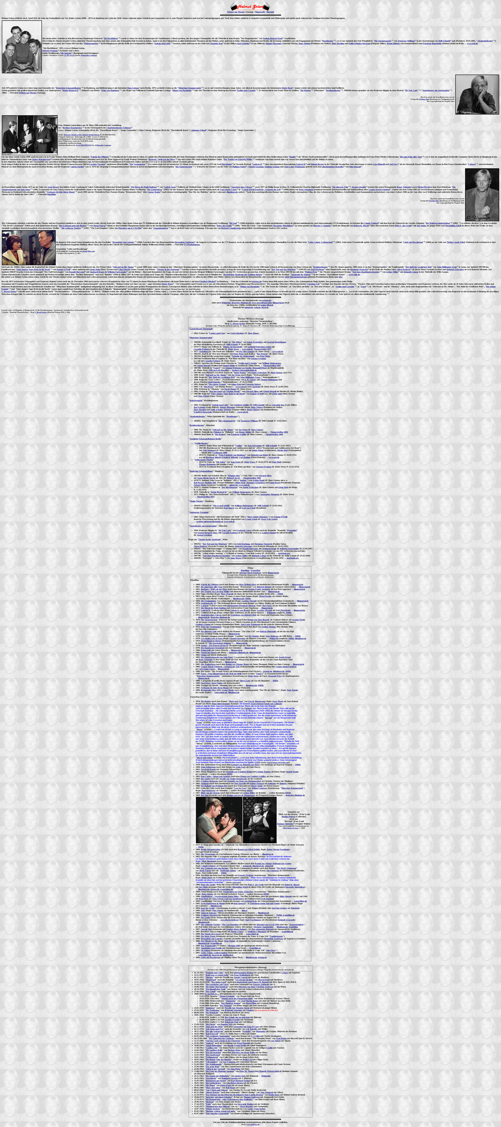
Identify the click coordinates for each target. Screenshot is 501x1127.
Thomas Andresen (251, 1097)
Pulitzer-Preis (311, 272)
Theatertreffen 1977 (262, 349)
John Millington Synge (447, 267)
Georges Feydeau (258, 358)
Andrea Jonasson (256, 783)
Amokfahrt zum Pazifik (211, 948)
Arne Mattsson (272, 636)
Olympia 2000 (234, 946)
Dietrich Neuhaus (50, 51)
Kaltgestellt (206, 650)
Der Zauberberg (154, 189)
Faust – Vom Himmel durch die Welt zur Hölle (221, 674)
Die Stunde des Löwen (211, 934)
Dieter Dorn (287, 88)
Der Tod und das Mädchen (284, 269)
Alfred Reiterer (403, 269)
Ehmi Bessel (274, 483)
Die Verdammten (137, 164)
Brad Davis (203, 899)
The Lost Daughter (230, 924)
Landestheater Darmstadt (201, 329)
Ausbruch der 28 (208, 603)
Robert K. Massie (361, 226)
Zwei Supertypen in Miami (213, 903)
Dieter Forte (225, 1085)
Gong (199, 722)
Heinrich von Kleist (259, 455)
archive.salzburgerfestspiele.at (209, 521)
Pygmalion (292, 530)
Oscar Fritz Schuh (269, 519)
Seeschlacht (211, 1078)
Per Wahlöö (254, 636)
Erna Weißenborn (242, 975)
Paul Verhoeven (208, 790)
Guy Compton (229, 1062)
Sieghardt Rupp (97, 272)
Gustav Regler (154, 192)
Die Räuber (306, 90)
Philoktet (218, 432)
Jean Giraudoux (254, 446)
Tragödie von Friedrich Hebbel (239, 772)
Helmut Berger (317, 164)
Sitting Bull (240, 483)
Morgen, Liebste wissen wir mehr (220, 1111)
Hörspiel (270, 12)
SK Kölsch (205, 950)
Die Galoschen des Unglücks (221, 1038)
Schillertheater (201, 443)
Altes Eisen (271, 950)
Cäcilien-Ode (211, 1048)
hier (340, 277)
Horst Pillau (251, 1003)
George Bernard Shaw (207, 533)
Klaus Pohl (236, 384)
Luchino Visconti (96, 164)
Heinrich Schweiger (455, 269)
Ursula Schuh (251, 519)
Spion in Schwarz (208, 913)
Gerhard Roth (250, 901)
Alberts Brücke (212, 1092)
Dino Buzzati (355, 167)
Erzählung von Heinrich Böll (243, 615)
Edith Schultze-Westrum (359, 43)
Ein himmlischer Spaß (215, 989)
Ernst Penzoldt (243, 1043)
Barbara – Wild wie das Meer (162, 159)
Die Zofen (220, 462)
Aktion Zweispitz (227, 996)
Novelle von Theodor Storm (237, 1008)
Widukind (295, 908)
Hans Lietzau (133, 88)
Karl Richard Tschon (240, 1081)
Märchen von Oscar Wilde (243, 1052)
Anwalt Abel (206, 929)
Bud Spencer (239, 903)
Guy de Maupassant (256, 701)
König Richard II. (70, 90)
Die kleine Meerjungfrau (217, 987)
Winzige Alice (234, 476)
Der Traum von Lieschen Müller (238, 159)
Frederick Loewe (244, 530)
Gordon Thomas (268, 627)
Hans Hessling (338, 43)
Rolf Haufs (230, 1088)
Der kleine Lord (219, 982)
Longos (285, 973)
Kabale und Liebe (162, 43)
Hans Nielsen (304, 43)
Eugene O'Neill (63, 269)
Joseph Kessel (284, 657)
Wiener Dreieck (213, 1109)
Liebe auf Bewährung (413, 242)
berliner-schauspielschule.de (244, 370)
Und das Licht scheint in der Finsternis (223, 1041)
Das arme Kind (212, 1066)
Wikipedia (226, 303)
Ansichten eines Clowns (241, 187)
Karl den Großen (279, 908)
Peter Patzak (292, 690)
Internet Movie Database (250, 573)
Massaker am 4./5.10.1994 (129, 228)
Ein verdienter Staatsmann (218, 1036)
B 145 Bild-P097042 (83, 145)
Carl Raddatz (244, 457)
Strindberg (204, 351)
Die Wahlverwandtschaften (438, 223)
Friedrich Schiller (241, 405)
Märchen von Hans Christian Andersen (255, 987)
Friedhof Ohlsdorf (207, 281)
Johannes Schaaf (198, 130)
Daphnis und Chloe (214, 973)
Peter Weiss (238, 354)
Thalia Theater (196, 501)
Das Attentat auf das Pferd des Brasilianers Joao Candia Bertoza (234, 1095)
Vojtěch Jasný (170, 187)
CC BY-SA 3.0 (69, 55)
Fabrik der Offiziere (100, 157)
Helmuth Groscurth (286, 920)
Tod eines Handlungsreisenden (365, 272)
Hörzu (199, 729)
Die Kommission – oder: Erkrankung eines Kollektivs (229, 1099)
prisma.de (266, 300)
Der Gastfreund (213, 1055)
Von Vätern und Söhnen (217, 1090)
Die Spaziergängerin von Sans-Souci (217, 657)
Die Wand (210, 1085)
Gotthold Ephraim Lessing (259, 347)
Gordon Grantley (232, 1020)
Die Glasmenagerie (382, 41)
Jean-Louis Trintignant (294, 167)
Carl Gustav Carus (228, 189)
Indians (243, 480)
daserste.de (217, 955)
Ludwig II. (257, 164)
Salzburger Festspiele (199, 512)
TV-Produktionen (192, 244)
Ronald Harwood (77, 272)
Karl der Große (208, 908)
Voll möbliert (211, 1062)
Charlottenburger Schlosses (119, 128)
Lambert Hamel (269, 533)
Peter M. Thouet (246, 1071)
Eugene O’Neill (257, 394)
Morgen (209, 977)
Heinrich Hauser (264, 587)
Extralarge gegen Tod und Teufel (264, 903)
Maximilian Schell (453, 226)
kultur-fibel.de (267, 305)
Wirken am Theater (236, 12)
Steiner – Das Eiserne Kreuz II (214, 645)
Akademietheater (485, 41)
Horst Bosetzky (247, 1106)
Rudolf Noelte (292, 772)
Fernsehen (255, 570)
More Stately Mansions (257, 517)
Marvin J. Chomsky (322, 226)
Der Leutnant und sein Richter (73, 226)
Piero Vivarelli (227, 594)
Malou (204, 655)
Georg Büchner (237, 333)
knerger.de (256, 281)
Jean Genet (235, 462)
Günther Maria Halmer (236, 929)
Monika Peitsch (288, 816)
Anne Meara (235, 558)
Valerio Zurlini (77, 167)
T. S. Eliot (255, 1036)
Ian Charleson (273, 870)
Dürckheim (227, 164)
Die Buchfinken (111, 38)
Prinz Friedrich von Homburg (232, 455)
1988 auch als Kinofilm (218, 370)
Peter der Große (208, 885)
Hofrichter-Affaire (228, 870)
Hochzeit (210, 1102)
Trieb (208, 1104)
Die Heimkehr (212, 1012)
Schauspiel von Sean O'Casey (246, 1027)
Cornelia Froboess (202, 349)
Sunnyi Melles (229, 365)
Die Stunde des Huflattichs (217, 1076)
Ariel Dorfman (317, 269)
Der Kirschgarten (229, 487)
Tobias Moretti (203, 365)
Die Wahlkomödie (214, 1064)
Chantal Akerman (237, 638)
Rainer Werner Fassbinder (278, 849)
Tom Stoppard (209, 450)
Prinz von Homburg (110, 90)
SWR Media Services (290, 828)
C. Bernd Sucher (8, 291)
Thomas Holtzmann (269, 380)
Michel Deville (265, 596)
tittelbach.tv (228, 955)
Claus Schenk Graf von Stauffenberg (227, 899)
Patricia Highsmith (268, 631)
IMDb (280, 594)
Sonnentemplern (160, 228)
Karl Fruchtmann (253, 920)
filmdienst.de (232, 192)
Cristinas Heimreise (209, 781)
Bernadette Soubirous (184, 242)
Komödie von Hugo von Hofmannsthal (243, 781)
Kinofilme (51, 194)
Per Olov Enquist (247, 351)
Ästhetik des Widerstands (243, 356)
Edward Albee (252, 391)
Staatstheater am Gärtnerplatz (435, 90)
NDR (257, 762)
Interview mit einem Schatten (219, 1097)
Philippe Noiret (239, 167)
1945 (203, 910)
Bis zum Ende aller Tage (411, 157)
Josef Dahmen (257, 704)
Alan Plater (235, 1069)
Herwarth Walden (246, 1104)
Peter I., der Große (403, 226)
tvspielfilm (293, 927)
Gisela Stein (95, 269)
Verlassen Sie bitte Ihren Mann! (61, 192)
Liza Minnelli (379, 164)
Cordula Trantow (263, 772)
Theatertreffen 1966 (252, 478)
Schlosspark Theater (204, 460)
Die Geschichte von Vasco (217, 984)
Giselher (250, 1010)
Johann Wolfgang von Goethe (238, 368)
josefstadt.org (284, 553)
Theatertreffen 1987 (272, 365)
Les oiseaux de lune (244, 980)
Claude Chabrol (371, 223)
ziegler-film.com (88, 251)
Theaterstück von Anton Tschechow (238, 892)
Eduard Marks (200, 485)
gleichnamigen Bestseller (333, 167)
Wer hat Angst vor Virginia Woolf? (224, 391)
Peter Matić (277, 462)
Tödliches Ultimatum (256, 931)
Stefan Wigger (258, 450)
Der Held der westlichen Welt (418, 267)
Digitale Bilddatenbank (90, 135)
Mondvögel (211, 980)
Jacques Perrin (298, 620)
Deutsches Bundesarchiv (73, 135)
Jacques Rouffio (359, 187)
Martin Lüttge (237, 931)
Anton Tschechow (255, 342)
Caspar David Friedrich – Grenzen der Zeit (261, 189)
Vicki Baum (281, 1038)
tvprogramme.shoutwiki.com (277, 762)
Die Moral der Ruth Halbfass (144, 187)
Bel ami (268, 718)
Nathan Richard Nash (272, 38)
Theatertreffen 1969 (279, 432)
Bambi (292, 157)
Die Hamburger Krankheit (213, 648)
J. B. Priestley (251, 1029)
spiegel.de (249, 307)
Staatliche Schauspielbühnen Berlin (205, 439)
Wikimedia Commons (89, 55)
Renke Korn (274, 1095)
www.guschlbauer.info (262, 303)
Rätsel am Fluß (231, 1022)
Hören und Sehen (204, 758)
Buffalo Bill (210, 483)
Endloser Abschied (209, 915)
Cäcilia (270, 1048)
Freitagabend (212, 1057)
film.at (244, 910)
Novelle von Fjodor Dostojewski (232, 779)
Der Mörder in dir (209, 941)
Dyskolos (246, 1031)
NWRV (250, 722)
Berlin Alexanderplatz (210, 849)
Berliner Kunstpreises (72, 128)
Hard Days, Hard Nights (212, 683)
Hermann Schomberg (255, 483)
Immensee (210, 1008)
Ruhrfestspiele (196, 400)
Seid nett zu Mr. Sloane (123, 267)
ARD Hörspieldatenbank (296, 277)
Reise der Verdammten (211, 627)
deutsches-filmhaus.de (241, 303)
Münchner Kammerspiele (189, 88)
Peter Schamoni (306, 189)
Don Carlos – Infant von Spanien (215, 776)
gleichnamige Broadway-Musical (241, 606)
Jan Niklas (422, 226)
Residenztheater (333, 90)
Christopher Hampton (269, 494)
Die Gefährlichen (213, 1083)
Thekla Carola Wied (456, 242)
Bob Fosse (266, 606)
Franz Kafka (259, 1109)
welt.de (257, 307)
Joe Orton (236, 375)
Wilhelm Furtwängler (117, 272)
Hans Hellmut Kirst (247, 584)
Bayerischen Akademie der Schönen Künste (242, 274)
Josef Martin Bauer (249, 1001)
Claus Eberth (124, 269)
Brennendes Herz (208, 690)
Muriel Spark (256, 786)
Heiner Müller (245, 432)
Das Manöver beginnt (230, 1003)
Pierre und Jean (236, 701)
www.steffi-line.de (253, 1124)
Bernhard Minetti (213, 457)
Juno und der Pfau (214, 1027)
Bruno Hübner (393, 43)
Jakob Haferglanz (214, 1045)
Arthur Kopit (258, 480)
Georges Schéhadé (261, 984)
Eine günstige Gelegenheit (217, 1113)
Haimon (282, 783)
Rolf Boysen (199, 483)
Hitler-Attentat (285, 896)
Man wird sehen (213, 1088)
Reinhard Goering (230, 1078)
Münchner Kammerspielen (208, 676)
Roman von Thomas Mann (237, 664)
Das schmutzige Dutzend (262, 929)
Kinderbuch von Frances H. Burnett (253, 982)
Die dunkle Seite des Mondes (218, 1059)
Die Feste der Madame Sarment (220, 1071)
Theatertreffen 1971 (205, 497)
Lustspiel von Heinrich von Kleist (245, 765)
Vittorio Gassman (256, 167)
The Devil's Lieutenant (286, 868)
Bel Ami (233, 223)
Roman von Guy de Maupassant (240, 795)
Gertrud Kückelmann (276, 342)
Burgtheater (327, 41)
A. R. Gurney (250, 380)
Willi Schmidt (444, 41)
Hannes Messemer (274, 43)
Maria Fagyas (99, 226)
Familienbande (276, 936)
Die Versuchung (208, 854)
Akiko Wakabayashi (41, 159)
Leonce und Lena (217, 333)
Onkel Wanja (240, 372)
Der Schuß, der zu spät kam (237, 1017)
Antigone (205, 783)
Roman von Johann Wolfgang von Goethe (273, 863)
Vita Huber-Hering (234, 1083)
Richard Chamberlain (231, 228)
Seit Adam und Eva (214, 1029)
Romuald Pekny (260, 368)
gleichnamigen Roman (244, 973)
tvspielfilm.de (288, 915)
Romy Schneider (404, 187)
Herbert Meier (234, 1050)
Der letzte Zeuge (208, 936)
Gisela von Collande (272, 704)
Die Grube (205, 917)
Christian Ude (313, 284)
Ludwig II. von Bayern (240, 610)
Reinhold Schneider (233, 1010)
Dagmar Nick (227, 1024)
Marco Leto (245, 681)
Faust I (217, 368)
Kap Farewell (212, 1034)
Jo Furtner (246, 708)
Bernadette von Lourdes (123, 242)
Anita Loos (240, 767)
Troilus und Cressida (246, 90)
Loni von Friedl (248, 508)
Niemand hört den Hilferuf (217, 1106)
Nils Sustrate (65, 53)
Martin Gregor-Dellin (236, 1045)
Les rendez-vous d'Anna (211, 638)
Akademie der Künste (300, 274)
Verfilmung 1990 (219, 453)
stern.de (265, 307)
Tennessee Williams (406, 41)
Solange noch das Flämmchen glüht (237, 998)
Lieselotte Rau (216, 43)
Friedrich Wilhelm (229, 457)
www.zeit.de (472, 43)
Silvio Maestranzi (209, 861)
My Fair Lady (411, 90)
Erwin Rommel (266, 899)
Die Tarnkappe (212, 1010)
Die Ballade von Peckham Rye (214, 786)
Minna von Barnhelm (181, 90)
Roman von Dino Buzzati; (258, 620)
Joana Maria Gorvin (206, 478)
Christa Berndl (269, 391)
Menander (260, 1031)
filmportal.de (278, 303)
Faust (363, 286)
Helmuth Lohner (411, 272)
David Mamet (230, 389)
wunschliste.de (220, 692)
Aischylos (256, 387)
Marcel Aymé (264, 980)
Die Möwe (236, 342)
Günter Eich (240, 1076)
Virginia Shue (424, 99)
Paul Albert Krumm (220, 704)
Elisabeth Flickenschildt (268, 1071)
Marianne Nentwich (359, 269)
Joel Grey (393, 164)
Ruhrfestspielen (91, 43)
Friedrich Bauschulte (432, 43)
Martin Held (282, 450)
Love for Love (240, 788)
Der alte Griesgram (214, 1031)
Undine (238, 446)
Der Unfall (210, 991)
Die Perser (208, 387)
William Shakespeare (271, 363)
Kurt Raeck (229, 508)
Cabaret (472, 164)
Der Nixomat (225, 1005)
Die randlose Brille (214, 1050)
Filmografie (260, 12)
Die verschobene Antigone (220, 643)
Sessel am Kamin (208, 769)
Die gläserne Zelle (340, 187)
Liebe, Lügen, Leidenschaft (320, 242)
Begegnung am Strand (216, 1081)
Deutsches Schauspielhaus (201, 471)
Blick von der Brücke (210, 793)
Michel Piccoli (424, 187)
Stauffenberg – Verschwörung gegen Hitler (220, 896)
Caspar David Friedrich (379, 189)
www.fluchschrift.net (229, 920)
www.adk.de (354, 274)
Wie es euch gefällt (221, 505)
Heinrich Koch (233, 478)
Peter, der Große (224, 226)
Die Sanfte (205, 779)
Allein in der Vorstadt (215, 1069)
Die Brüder (206, 701)
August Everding (204, 535)
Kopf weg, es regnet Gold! (217, 975)
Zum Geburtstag (208, 767)
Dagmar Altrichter (285, 824)
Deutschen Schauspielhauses (68, 88)
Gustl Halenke (214, 382)
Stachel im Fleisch (209, 652)
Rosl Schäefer (243, 43)
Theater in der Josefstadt (168, 269)
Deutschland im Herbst (211, 641)
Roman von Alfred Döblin (249, 849)
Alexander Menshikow (283, 226)
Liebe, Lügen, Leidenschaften (214, 953)
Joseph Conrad (240, 977)
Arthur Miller (392, 272)
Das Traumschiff (208, 946)
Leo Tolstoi (275, 1041)
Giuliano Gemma (272, 167)
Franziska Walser (252, 384)
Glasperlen (230, 1001)
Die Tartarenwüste (184, 167)
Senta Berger (53, 187)
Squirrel (209, 1043)
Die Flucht (210, 1024)
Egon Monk (277, 701)
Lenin (250, 1109)
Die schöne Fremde (217, 384)
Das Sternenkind (213, 1052)
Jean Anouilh (240, 783)
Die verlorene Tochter (71, 228)
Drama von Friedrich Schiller (253, 776)
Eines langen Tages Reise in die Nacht (33, 269)
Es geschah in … (212, 994)
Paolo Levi (247, 1059)
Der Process (262, 354)
